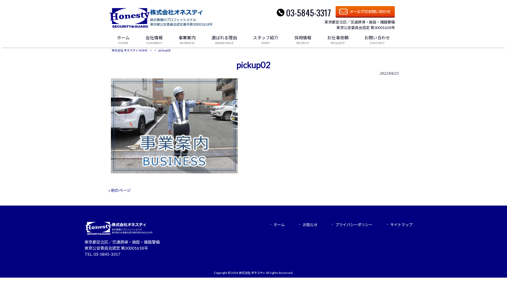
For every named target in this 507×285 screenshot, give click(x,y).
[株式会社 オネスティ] (161, 28)
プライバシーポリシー (353, 224)
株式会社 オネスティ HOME (129, 50)
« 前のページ (119, 190)
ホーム (279, 224)
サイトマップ (401, 224)
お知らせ (310, 224)
